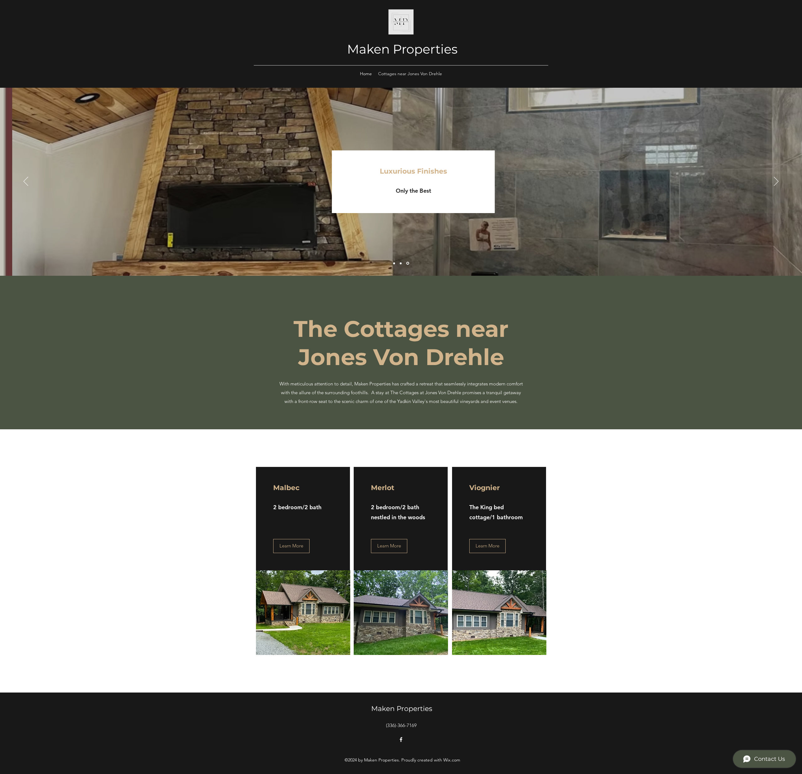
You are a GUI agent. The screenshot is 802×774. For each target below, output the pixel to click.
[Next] (776, 182)
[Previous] (25, 182)
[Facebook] (401, 739)
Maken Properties (402, 49)
